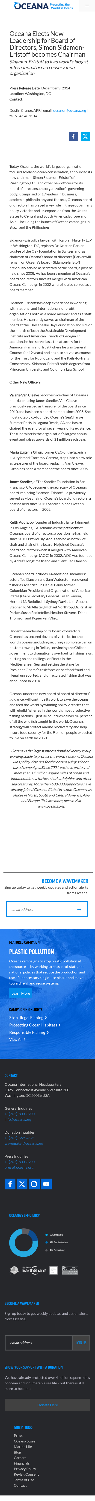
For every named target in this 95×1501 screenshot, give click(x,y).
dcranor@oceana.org (69, 110)
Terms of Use (24, 1479)
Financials (22, 1463)
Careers (20, 1457)
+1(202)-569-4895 (20, 1137)
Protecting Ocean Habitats (33, 1024)
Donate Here (47, 1405)
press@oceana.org (19, 1167)
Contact (20, 1485)
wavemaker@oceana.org (24, 1143)
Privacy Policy (25, 1468)
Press (18, 1435)
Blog (17, 1452)
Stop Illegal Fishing (26, 1017)
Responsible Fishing (27, 1032)
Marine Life (23, 1446)
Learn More (21, 993)
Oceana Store (24, 1441)
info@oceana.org (18, 1119)
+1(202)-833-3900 (20, 1114)
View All (15, 1039)
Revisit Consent (26, 1474)
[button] (73, 136)
